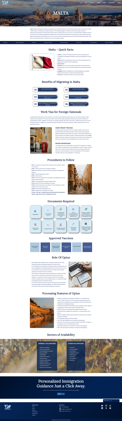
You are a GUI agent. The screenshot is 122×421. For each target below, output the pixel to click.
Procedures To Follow (48, 42)
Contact (33, 415)
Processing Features (93, 42)
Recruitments (35, 411)
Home (81, 2)
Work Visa (34, 42)
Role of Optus (78, 42)
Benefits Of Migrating (20, 42)
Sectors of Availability (109, 42)
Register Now (61, 394)
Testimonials (34, 413)
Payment (99, 2)
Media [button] (104, 2)
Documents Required (64, 42)
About (86, 2)
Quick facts (5, 42)
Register (119, 2)
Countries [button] (92, 2)
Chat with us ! (107, 400)
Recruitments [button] (112, 2)
